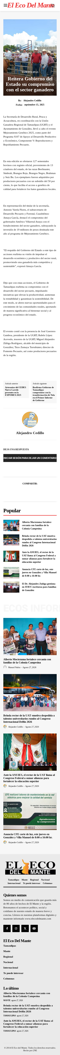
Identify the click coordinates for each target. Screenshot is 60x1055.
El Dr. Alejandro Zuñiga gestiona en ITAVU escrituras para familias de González (39, 587)
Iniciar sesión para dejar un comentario (30, 458)
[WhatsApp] (41, 491)
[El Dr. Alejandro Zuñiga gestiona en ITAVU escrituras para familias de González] (11, 587)
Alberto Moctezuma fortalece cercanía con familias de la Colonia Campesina (36, 525)
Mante (6, 1000)
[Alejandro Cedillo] (30, 420)
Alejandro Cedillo (32, 100)
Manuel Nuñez (14, 667)
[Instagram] (16, 928)
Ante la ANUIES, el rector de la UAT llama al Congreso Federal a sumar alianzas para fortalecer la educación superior (29, 778)
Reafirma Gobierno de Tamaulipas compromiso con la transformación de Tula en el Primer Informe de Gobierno (44, 394)
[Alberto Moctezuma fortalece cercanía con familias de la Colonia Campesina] (11, 525)
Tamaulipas (30, 72)
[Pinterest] (33, 491)
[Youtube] (34, 928)
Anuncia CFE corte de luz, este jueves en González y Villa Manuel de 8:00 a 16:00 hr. (39, 572)
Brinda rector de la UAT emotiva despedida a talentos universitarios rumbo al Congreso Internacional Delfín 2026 (29, 718)
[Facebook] (18, 491)
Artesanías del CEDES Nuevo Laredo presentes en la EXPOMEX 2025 (15, 391)
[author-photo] (5, 667)
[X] (26, 491)
